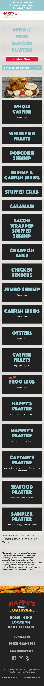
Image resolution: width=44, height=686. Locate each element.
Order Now (22, 59)
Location (21, 622)
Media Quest (30, 672)
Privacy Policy (12, 677)
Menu (27, 617)
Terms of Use (32, 677)
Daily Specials (21, 626)
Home (15, 617)
